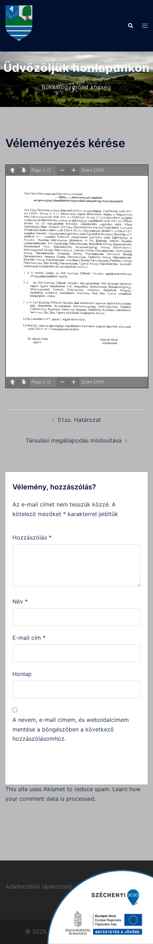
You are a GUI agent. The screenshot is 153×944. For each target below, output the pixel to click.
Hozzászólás (32, 537)
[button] (130, 25)
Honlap (22, 673)
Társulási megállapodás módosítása (74, 440)
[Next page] (24, 170)
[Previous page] (12, 170)
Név (20, 601)
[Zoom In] (73, 170)
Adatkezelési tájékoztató (39, 886)
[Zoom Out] (62, 170)
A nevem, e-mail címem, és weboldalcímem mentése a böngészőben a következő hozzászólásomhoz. (70, 729)
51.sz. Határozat (79, 419)
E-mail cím (29, 637)
